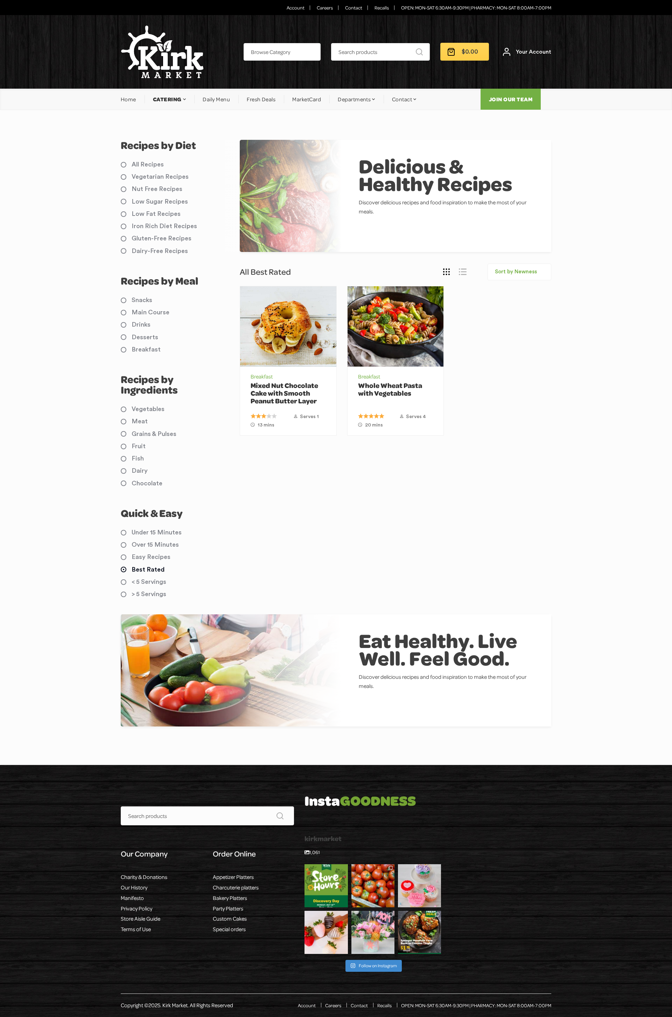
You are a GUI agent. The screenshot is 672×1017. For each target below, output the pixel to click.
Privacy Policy (136, 908)
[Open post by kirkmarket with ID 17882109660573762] (326, 885)
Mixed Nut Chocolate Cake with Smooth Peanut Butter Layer (284, 393)
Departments (354, 99)
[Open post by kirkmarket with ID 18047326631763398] (419, 885)
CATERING (167, 99)
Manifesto (132, 898)
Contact (353, 7)
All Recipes (148, 164)
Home (128, 99)
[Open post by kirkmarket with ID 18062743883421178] (419, 932)
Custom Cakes (230, 918)
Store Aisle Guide (140, 918)
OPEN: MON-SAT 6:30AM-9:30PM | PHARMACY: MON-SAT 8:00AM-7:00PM (476, 7)
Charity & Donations (144, 877)
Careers (325, 7)
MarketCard (306, 99)
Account (295, 7)
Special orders (229, 929)
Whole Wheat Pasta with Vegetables (390, 389)
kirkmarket (325, 869)
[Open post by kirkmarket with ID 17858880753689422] (372, 932)
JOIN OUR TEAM (510, 99)
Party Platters (228, 908)
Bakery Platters (230, 898)
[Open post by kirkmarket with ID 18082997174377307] (372, 885)
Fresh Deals (261, 99)
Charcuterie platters (236, 887)
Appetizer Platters (233, 877)
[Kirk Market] (162, 52)
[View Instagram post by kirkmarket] (343, 903)
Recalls (381, 7)
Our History (134, 887)
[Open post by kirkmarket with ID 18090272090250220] (326, 932)
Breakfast (262, 376)
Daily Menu (216, 99)
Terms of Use (136, 929)
